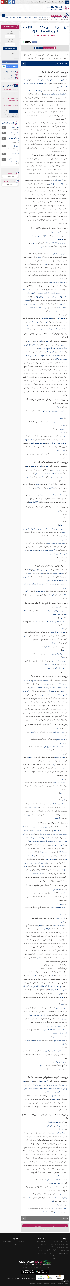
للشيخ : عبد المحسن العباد (45, 35)
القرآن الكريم (65, 1241)
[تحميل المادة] (38, 48)
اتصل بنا (14, 1278)
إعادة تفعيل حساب (10, 78)
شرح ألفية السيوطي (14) (14, 139)
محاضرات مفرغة (64, 1247)
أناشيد (56, 1241)
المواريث (21, 1241)
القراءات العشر (41, 1253)
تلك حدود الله (15, 132)
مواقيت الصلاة (19, 1244)
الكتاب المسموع (64, 1253)
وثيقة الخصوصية (30, 1278)
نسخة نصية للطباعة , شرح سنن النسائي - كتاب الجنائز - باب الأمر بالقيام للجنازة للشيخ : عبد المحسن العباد (44, 1226)
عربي (67, 2)
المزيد (13, 111)
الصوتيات (57, 15)
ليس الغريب (15, 153)
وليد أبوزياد (16, 155)
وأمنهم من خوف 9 (12, 98)
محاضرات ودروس (64, 1244)
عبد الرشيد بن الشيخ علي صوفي (13, 149)
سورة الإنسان (15, 146)
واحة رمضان (42, 1244)
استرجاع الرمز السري (9, 72)
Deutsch (54, 2)
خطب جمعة (65, 1250)
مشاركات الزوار (7, 1241)
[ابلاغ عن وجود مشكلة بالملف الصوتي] (35, 48)
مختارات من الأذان (52, 1250)
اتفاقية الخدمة (21, 1278)
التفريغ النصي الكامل (49, 48)
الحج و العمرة (42, 1247)
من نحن (9, 1278)
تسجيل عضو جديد (10, 75)
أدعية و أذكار (54, 1253)
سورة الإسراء (15, 127)
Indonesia (34, 2)
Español (61, 2)
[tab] (45, 63)
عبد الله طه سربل (15, 129)
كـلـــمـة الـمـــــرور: (10, 40)
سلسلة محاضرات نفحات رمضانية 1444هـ (10, 104)
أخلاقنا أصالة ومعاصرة (11, 94)
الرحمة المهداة (41, 1241)
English (41, 2)
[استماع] (41, 48)
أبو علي (17, 163)
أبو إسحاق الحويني (14, 142)
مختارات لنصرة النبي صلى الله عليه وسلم (14, 160)
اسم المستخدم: (10, 32)
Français (48, 2)
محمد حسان (16, 135)
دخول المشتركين (10, 48)
